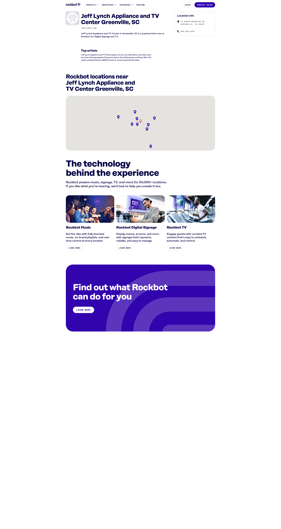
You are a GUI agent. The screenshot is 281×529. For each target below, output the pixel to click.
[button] (140, 121)
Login (188, 5)
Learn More (74, 248)
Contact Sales (205, 5)
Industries (107, 5)
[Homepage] (73, 4)
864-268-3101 (188, 31)
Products (90, 5)
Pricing (141, 5)
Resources (125, 5)
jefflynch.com (88, 28)
